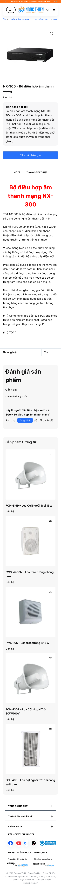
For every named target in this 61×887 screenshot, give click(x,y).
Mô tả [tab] (17, 172)
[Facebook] (10, 843)
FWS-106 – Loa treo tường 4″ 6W (27, 642)
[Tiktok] (34, 843)
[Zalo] (26, 843)
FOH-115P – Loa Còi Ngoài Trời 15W (29, 505)
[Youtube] (18, 843)
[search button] (47, 9)
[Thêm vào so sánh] (50, 454)
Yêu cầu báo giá (30, 155)
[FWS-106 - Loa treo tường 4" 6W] (31, 612)
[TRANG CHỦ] (4, 19)
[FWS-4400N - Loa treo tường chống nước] (31, 541)
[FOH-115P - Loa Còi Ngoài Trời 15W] (31, 474)
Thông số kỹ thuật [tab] (37, 172)
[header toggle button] (11, 10)
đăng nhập (25, 420)
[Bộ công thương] (47, 843)
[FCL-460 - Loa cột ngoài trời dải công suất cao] (31, 749)
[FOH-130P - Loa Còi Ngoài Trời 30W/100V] (31, 678)
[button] (30, 806)
